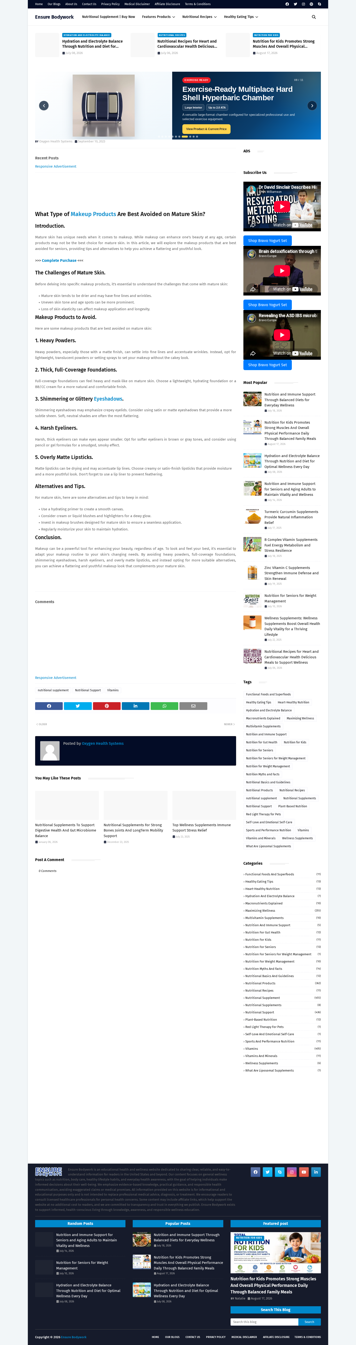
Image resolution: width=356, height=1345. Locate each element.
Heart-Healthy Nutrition (293, 702)
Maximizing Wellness (300, 718)
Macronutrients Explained (263, 718)
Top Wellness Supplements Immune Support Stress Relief (201, 828)
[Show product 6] (176, 137)
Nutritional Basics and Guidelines (268, 782)
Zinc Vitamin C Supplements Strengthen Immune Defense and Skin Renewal (291, 573)
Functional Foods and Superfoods (268, 694)
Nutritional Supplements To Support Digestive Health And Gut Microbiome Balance (65, 830)
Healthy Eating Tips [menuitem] (239, 17)
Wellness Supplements (297, 838)
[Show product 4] (169, 137)
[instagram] (303, 4)
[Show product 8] (185, 137)
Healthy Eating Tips (258, 702)
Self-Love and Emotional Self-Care (269, 822)
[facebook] (287, 4)
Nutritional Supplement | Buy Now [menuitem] (108, 17)
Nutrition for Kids (295, 742)
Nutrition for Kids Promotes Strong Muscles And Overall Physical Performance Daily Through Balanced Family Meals (190, 44)
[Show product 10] (194, 137)
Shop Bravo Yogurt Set (267, 240)
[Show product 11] (197, 137)
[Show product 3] (166, 137)
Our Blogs (54, 4)
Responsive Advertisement (55, 166)
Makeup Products (94, 214)
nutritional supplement (53, 690)
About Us (71, 4)
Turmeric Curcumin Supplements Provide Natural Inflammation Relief (291, 517)
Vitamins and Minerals (261, 838)
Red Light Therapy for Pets (263, 814)
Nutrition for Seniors (259, 750)
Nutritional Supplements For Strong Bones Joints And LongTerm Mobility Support (133, 830)
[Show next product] (312, 105)
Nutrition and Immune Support (266, 734)
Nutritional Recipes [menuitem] (197, 17)
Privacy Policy (110, 4)
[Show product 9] (190, 137)
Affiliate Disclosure (167, 4)
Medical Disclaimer (137, 4)
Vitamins (113, 690)
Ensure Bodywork (54, 17)
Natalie (240, 1298)
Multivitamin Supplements (263, 726)
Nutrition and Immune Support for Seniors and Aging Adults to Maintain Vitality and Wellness (290, 489)
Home (39, 4)
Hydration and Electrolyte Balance (269, 710)
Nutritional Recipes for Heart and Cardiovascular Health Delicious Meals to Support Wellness (92, 44)
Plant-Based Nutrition (292, 806)
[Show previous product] (44, 105)
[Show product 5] (173, 137)
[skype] (319, 4)
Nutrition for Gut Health (261, 742)
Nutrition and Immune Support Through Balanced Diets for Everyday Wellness (285, 44)
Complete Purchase (59, 260)
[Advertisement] (135, 642)
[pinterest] (311, 4)
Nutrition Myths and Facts (262, 774)
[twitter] (295, 4)
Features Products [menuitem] (156, 17)
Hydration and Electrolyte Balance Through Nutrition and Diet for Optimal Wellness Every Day (292, 461)
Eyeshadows (108, 399)
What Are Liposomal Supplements (268, 846)
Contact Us (89, 4)
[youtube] (304, 1172)
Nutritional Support (88, 690)
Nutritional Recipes (292, 790)
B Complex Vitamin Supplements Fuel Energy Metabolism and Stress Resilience (290, 545)
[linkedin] (316, 1172)
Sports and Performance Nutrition (268, 830)
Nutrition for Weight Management (268, 766)
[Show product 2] (162, 137)
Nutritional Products (259, 790)
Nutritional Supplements (299, 798)
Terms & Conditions (198, 4)
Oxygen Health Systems (55, 141)
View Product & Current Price (206, 129)
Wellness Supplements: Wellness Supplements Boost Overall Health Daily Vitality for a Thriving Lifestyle (292, 626)
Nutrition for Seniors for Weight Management (290, 598)
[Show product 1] (159, 137)
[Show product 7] (179, 137)
